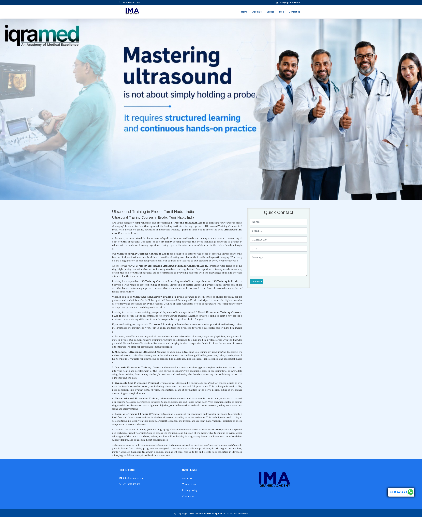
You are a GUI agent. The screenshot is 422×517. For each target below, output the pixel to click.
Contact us (294, 11)
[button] (31, 109)
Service (270, 11)
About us (257, 11)
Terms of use (189, 484)
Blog (281, 11)
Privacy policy (189, 490)
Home (244, 11)
